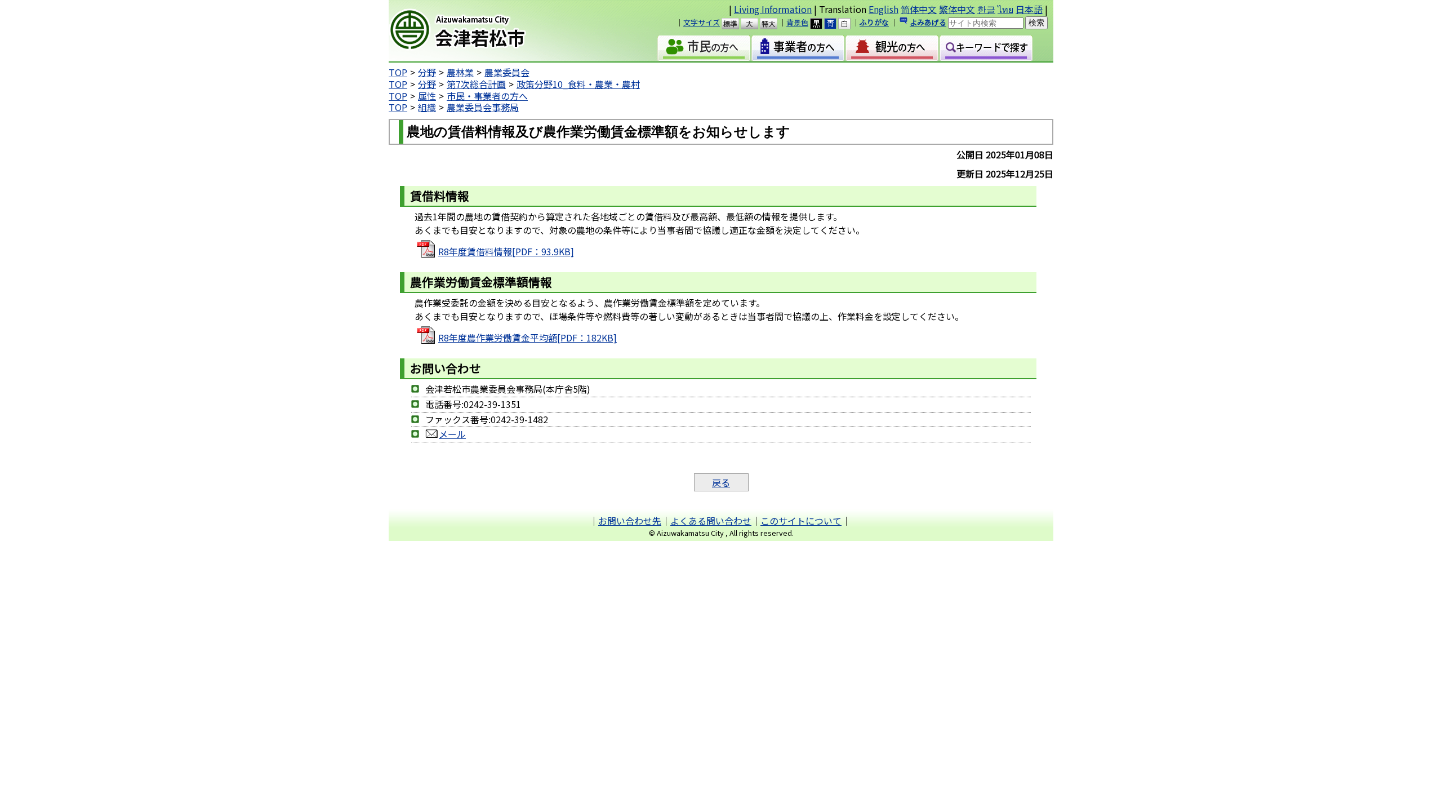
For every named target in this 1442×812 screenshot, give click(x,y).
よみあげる (928, 22)
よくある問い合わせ (710, 520)
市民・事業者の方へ (487, 96)
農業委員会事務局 (483, 107)
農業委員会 (506, 72)
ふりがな (874, 22)
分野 (427, 72)
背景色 (797, 22)
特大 (773, 23)
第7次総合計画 (476, 84)
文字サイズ (701, 22)
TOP (398, 72)
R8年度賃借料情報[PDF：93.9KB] (506, 251)
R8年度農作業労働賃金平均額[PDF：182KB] (527, 337)
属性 (427, 96)
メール (452, 434)
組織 (427, 107)
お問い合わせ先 (629, 520)
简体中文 (919, 9)
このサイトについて (801, 520)
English (883, 9)
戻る (721, 482)
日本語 (1029, 9)
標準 (735, 23)
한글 (986, 9)
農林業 (460, 72)
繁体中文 (957, 9)
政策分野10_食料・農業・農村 (578, 84)
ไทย (1005, 9)
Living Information (773, 9)
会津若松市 (485, 31)
